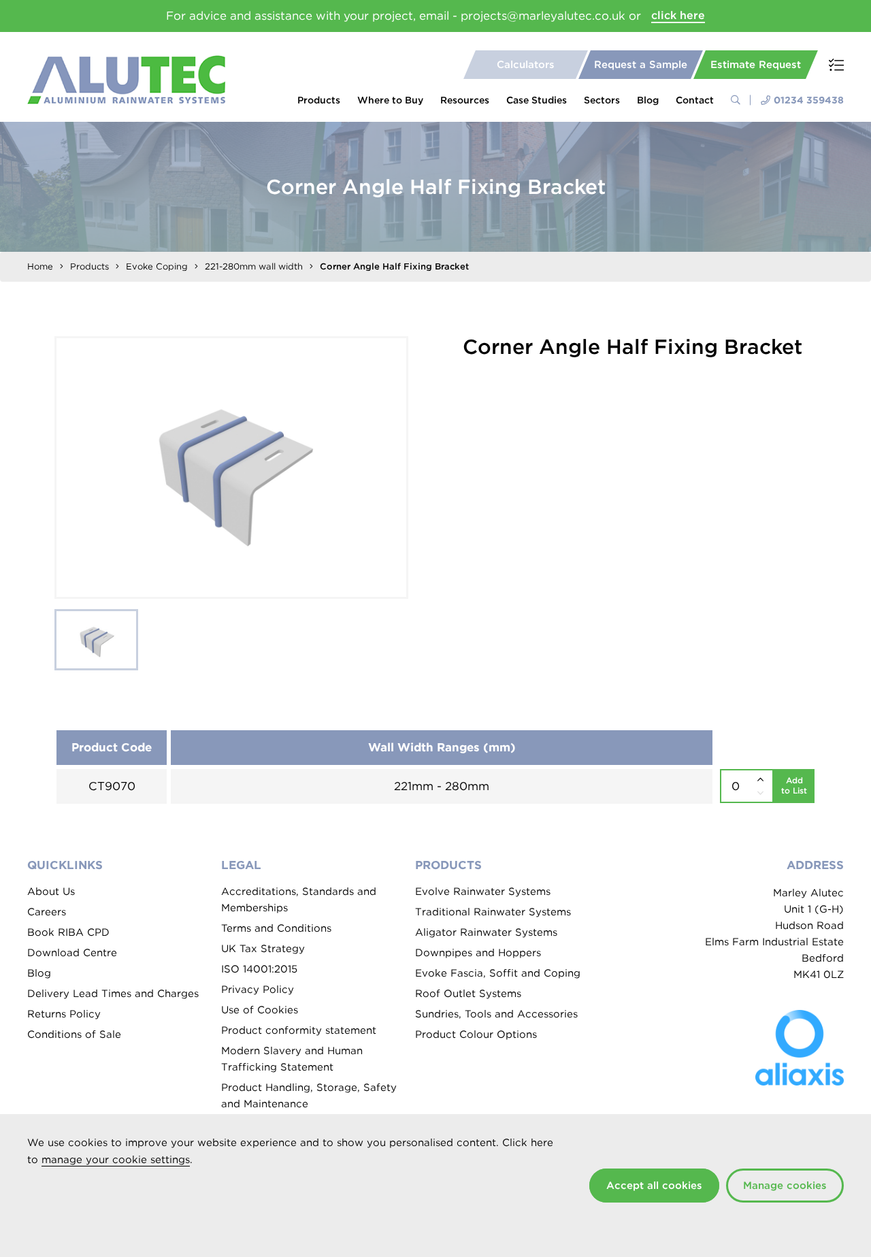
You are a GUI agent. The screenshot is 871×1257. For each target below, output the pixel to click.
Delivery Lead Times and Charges (113, 993)
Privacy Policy (257, 989)
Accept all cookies (654, 1185)
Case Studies (536, 100)
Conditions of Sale (74, 1034)
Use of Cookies (259, 1010)
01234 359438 (809, 100)
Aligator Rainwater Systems (486, 932)
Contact (695, 100)
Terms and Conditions (276, 928)
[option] (231, 467)
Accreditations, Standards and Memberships (298, 899)
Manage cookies (785, 1185)
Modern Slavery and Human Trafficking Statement (292, 1059)
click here (678, 15)
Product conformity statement (298, 1030)
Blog (648, 100)
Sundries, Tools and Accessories (496, 1014)
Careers (46, 912)
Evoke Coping (157, 266)
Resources (464, 100)
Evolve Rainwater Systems (482, 891)
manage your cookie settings (116, 1160)
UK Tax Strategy (263, 949)
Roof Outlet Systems (468, 993)
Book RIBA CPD (68, 932)
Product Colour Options (476, 1034)
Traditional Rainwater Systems (493, 912)
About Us (51, 891)
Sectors (602, 100)
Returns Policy (64, 1014)
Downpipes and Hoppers (478, 953)
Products (318, 100)
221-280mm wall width (254, 266)
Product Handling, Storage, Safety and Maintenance (309, 1095)
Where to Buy (390, 100)
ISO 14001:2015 (259, 969)
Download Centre (72, 953)
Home (40, 266)
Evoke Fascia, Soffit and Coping (497, 973)
